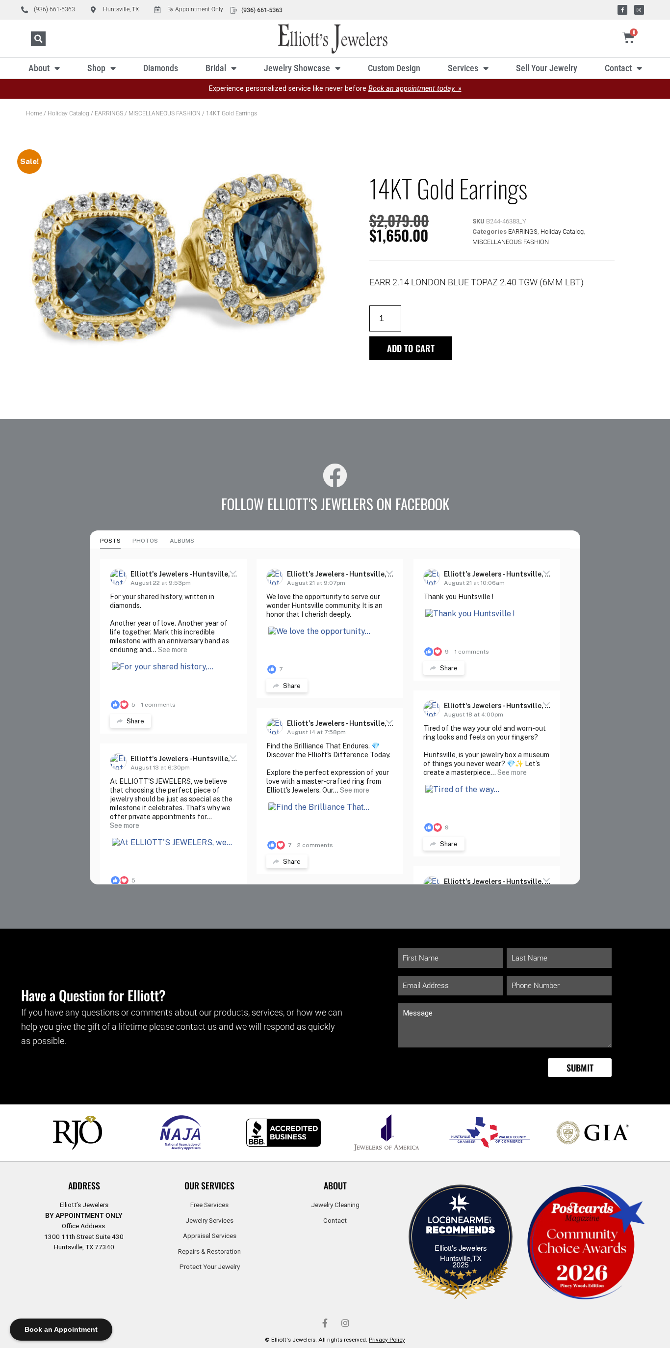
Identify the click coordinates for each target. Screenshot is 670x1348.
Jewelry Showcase (297, 68)
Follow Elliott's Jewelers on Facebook (335, 504)
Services (463, 68)
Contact (618, 68)
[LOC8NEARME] (460, 1222)
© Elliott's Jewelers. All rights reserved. (335, 1339)
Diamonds (160, 68)
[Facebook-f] (622, 10)
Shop (96, 68)
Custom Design (394, 68)
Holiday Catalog (68, 113)
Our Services (209, 1185)
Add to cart (411, 348)
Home (34, 113)
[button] (38, 38)
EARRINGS (109, 113)
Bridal (216, 68)
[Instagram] (639, 10)
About (39, 68)
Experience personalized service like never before (335, 88)
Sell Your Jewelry (546, 68)
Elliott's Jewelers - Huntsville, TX (185, 574)
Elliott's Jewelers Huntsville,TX (461, 1252)
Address (84, 1185)
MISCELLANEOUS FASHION (165, 113)
